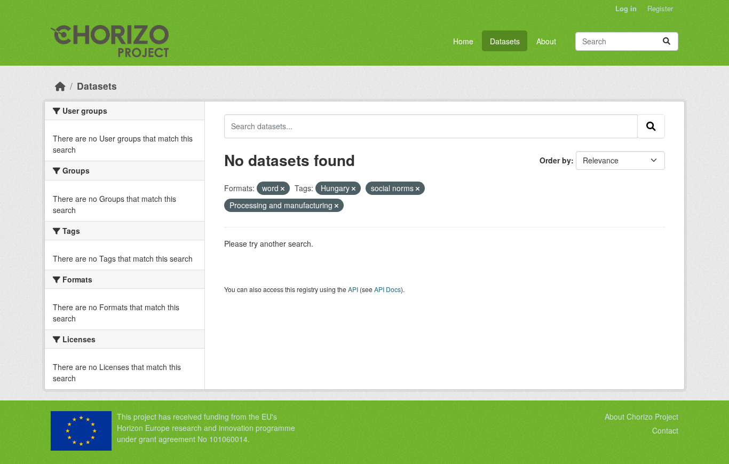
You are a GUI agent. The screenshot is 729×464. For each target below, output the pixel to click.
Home (463, 41)
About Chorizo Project (641, 416)
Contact (665, 430)
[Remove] (282, 188)
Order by (555, 160)
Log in (626, 8)
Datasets (505, 41)
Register (660, 8)
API (353, 289)
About (546, 41)
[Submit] (666, 41)
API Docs (387, 289)
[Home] (60, 85)
